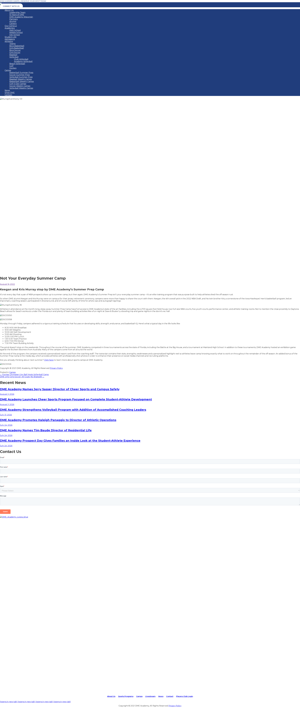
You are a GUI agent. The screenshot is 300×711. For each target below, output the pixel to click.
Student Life (10, 37)
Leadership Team (17, 12)
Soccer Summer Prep (19, 75)
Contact (8, 95)
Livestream (150, 696)
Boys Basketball (16, 46)
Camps (8, 70)
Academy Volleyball (23, 61)
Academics (10, 28)
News (7, 90)
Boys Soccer (15, 50)
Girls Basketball (16, 48)
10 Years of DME (16, 15)
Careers (13, 23)
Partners (13, 19)
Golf (11, 66)
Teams (12, 44)
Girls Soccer (14, 52)
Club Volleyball (21, 59)
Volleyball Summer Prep (21, 77)
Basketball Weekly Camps (21, 81)
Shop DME (10, 92)
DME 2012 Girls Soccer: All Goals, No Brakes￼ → (22, 377)
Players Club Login (184, 696)
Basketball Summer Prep (21, 72)
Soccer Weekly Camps (19, 86)
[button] (7, 284)
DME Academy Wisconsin (21, 17)
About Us (9, 10)
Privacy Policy (56, 368)
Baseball (13, 55)
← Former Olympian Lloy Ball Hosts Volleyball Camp (24, 374)
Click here (49, 360)
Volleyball (14, 57)
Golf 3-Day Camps (17, 84)
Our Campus (11, 26)
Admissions (10, 39)
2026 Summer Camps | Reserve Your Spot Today (23, 1)
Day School (14, 35)
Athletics (9, 41)
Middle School (16, 32)
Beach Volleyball (17, 64)
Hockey (13, 68)
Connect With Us (11, 6)
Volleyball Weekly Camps (21, 88)
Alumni (12, 21)
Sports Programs (125, 696)
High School (15, 30)
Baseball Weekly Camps (20, 79)
